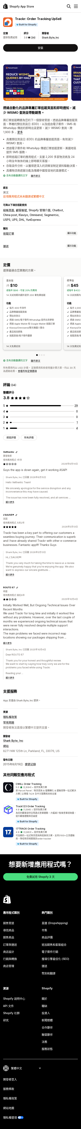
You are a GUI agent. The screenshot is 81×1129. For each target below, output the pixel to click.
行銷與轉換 (10, 958)
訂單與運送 (10, 944)
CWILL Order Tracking (28, 783)
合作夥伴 (47, 1027)
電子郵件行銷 (50, 951)
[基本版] (37, 355)
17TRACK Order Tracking (30, 828)
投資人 (46, 1013)
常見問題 (8, 722)
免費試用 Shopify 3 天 (41, 876)
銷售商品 (8, 937)
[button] (40, 791)
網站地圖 (8, 1108)
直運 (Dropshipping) (55, 923)
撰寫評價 (11, 437)
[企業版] (44, 355)
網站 (6, 746)
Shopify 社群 (11, 1013)
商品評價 (47, 937)
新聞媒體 (47, 1020)
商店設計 (8, 951)
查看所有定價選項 (27, 371)
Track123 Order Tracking (30, 806)
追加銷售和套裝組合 (54, 944)
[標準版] (39, 355)
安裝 (40, 47)
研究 (6, 1020)
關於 (44, 998)
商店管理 (8, 966)
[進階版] (41, 355)
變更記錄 (30, 764)
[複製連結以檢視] (16, 452)
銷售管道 (8, 923)
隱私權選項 (10, 1117)
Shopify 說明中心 (14, 998)
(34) (33, 37)
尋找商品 (8, 930)
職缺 (44, 1006)
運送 (6, 246)
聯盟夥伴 (47, 1034)
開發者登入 (10, 1079)
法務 (44, 1041)
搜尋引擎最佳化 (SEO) (55, 958)
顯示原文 (35, 175)
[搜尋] (69, 6)
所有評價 (29, 437)
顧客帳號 (21, 210)
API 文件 (8, 1006)
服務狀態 (47, 1048)
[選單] (76, 6)
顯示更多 (10, 502)
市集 (44, 930)
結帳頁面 (8, 210)
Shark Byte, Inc (50, 37)
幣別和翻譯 (48, 973)
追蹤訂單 (8, 233)
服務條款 (8, 1088)
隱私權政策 (10, 717)
